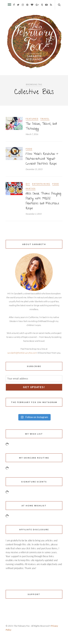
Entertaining (41, 184)
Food (29, 149)
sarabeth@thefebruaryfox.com (22, 352)
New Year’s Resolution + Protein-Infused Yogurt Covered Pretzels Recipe (42, 159)
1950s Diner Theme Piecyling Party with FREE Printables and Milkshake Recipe (43, 201)
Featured (32, 118)
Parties (31, 188)
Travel (44, 118)
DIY (28, 184)
